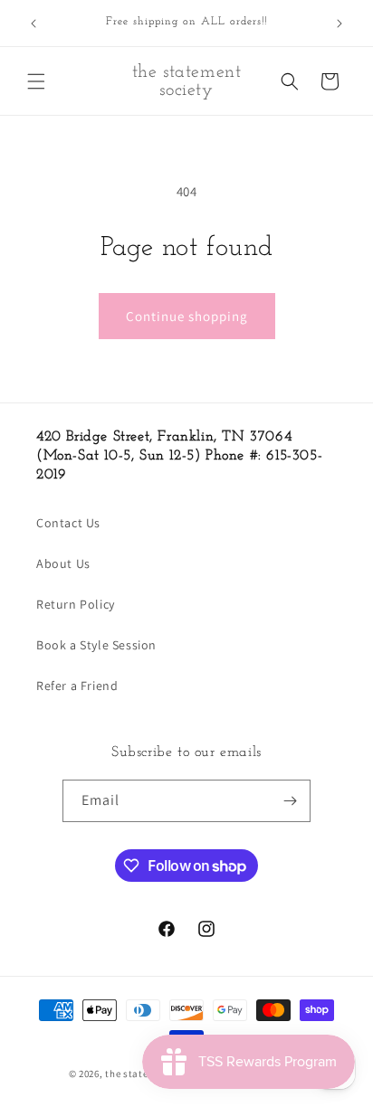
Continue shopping (187, 316)
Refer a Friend (77, 685)
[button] (36, 81)
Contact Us (68, 523)
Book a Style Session (96, 645)
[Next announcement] (339, 23)
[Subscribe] (290, 801)
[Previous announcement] (33, 23)
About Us (63, 563)
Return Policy (75, 604)
